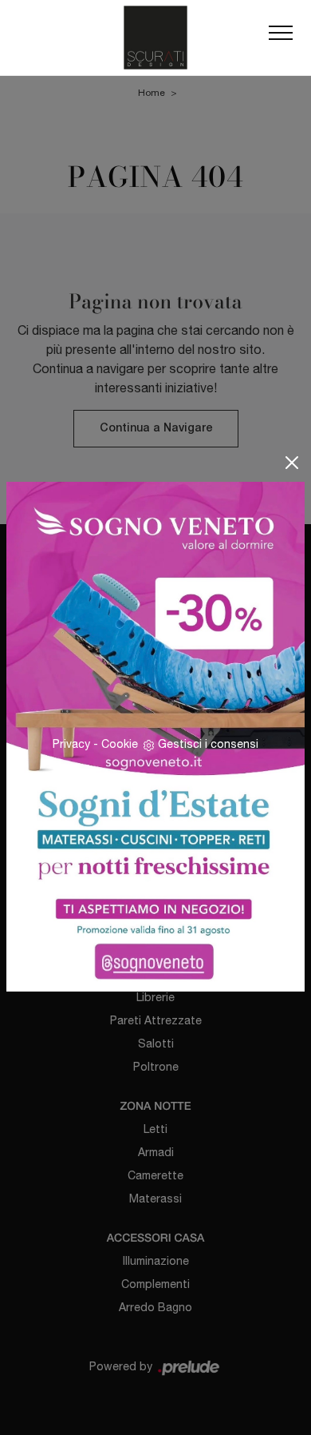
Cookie (119, 743)
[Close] (292, 462)
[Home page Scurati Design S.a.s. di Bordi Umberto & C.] (155, 38)
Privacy (71, 743)
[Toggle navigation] (281, 38)
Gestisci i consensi (208, 743)
